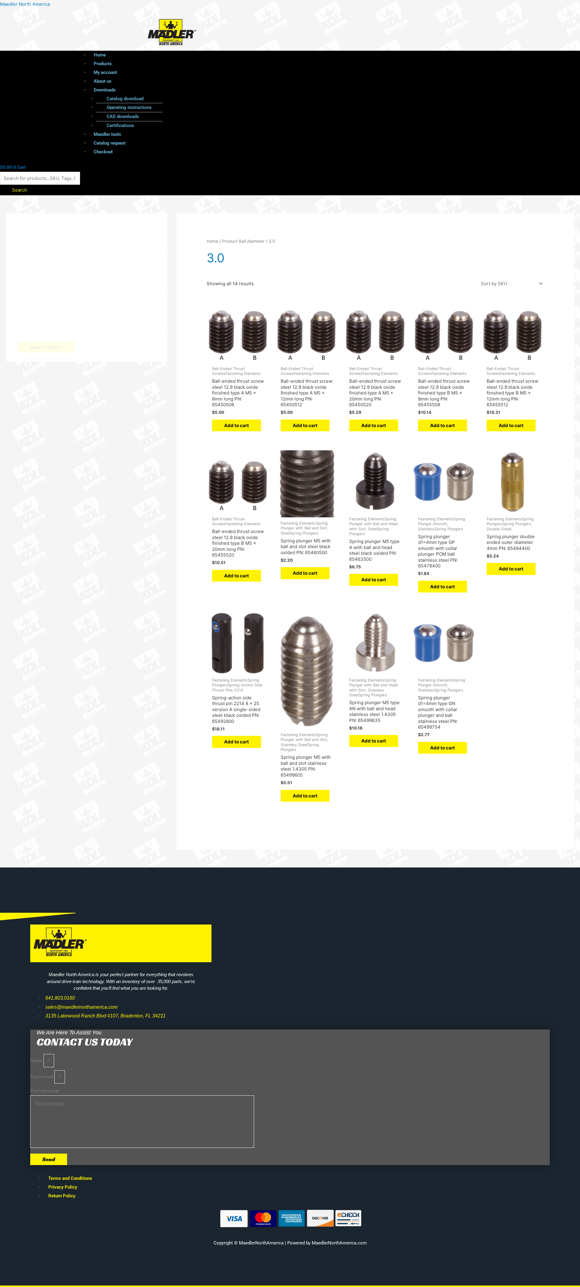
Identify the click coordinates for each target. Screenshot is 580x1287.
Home (100, 55)
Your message (44, 1091)
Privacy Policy (62, 1187)
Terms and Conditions (70, 1178)
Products (103, 63)
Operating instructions (129, 107)
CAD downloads (123, 116)
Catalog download (125, 98)
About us (102, 81)
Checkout (103, 152)
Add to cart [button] (236, 425)
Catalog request (110, 143)
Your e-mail (42, 1077)
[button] (291, 90)
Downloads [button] (105, 90)
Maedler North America (25, 4)
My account (105, 72)
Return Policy (61, 1196)
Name (37, 1060)
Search (19, 190)
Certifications (120, 125)
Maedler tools (107, 134)
